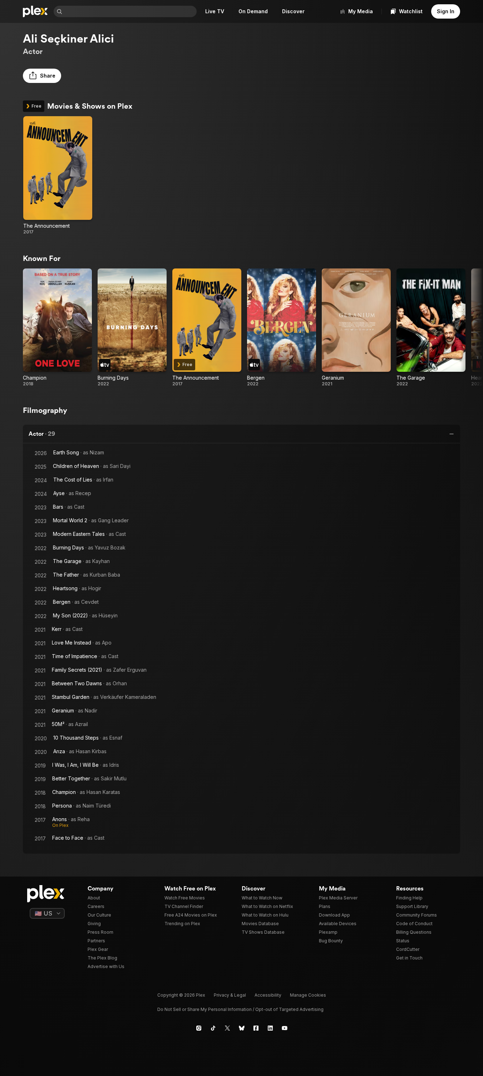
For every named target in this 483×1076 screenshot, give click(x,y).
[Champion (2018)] (57, 327)
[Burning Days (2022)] (132, 327)
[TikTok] (213, 1028)
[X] (227, 1028)
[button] (42, 76)
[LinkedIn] (270, 1028)
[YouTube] (284, 1028)
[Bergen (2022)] (281, 327)
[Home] (35, 11)
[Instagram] (199, 1028)
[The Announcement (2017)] (57, 175)
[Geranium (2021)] (356, 327)
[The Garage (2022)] (430, 327)
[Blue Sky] (242, 1028)
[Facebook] (256, 1028)
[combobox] (130, 11)
